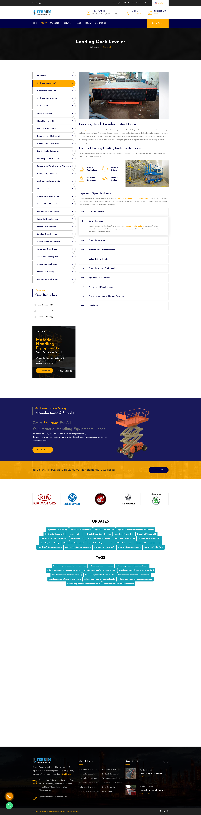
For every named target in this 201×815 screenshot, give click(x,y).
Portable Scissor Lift (111, 774)
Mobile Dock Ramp (45, 272)
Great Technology (45, 317)
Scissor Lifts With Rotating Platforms (54, 166)
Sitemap (88, 23)
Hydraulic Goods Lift (46, 91)
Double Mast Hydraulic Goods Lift (52, 204)
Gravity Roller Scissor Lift (48, 151)
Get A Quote (157, 23)
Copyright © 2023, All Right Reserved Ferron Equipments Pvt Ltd (56, 811)
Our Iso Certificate (46, 311)
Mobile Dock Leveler (46, 227)
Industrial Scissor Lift (46, 113)
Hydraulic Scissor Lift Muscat (153, 774)
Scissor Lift (107, 47)
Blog (79, 23)
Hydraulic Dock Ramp (47, 98)
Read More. (66, 774)
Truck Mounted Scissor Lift (49, 136)
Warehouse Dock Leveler (48, 211)
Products (54, 23)
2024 (156, 14)
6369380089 (136, 14)
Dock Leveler (94, 47)
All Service (41, 76)
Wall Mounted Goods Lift (48, 181)
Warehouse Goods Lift (47, 189)
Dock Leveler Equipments (48, 242)
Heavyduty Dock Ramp (47, 264)
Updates (67, 23)
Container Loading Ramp (48, 257)
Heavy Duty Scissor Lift (48, 144)
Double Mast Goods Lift (48, 196)
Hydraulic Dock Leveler (47, 106)
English (161, 3)
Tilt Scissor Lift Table (46, 128)
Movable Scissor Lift (46, 121)
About (44, 23)
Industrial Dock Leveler (47, 219)
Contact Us (44, 371)
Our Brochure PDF (46, 305)
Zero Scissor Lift (109, 787)
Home (34, 23)
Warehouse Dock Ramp (47, 279)
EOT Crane (107, 792)
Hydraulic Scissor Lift (46, 83)
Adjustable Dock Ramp (47, 249)
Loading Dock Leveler (47, 234)
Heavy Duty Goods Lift (47, 174)
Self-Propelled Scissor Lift (48, 159)
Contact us (100, 23)
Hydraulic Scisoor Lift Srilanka (153, 790)
